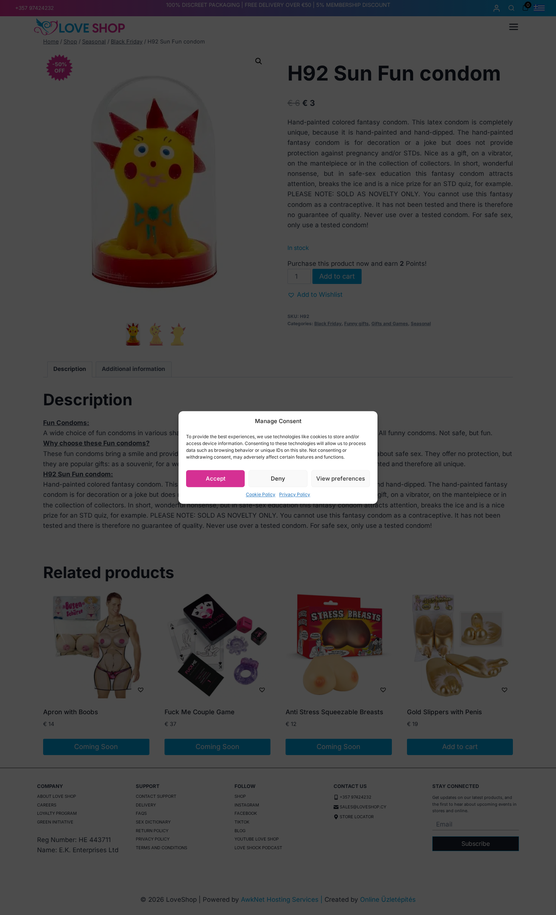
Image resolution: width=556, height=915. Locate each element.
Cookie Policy (260, 494)
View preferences (340, 478)
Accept (215, 478)
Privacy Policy (294, 494)
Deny (278, 478)
